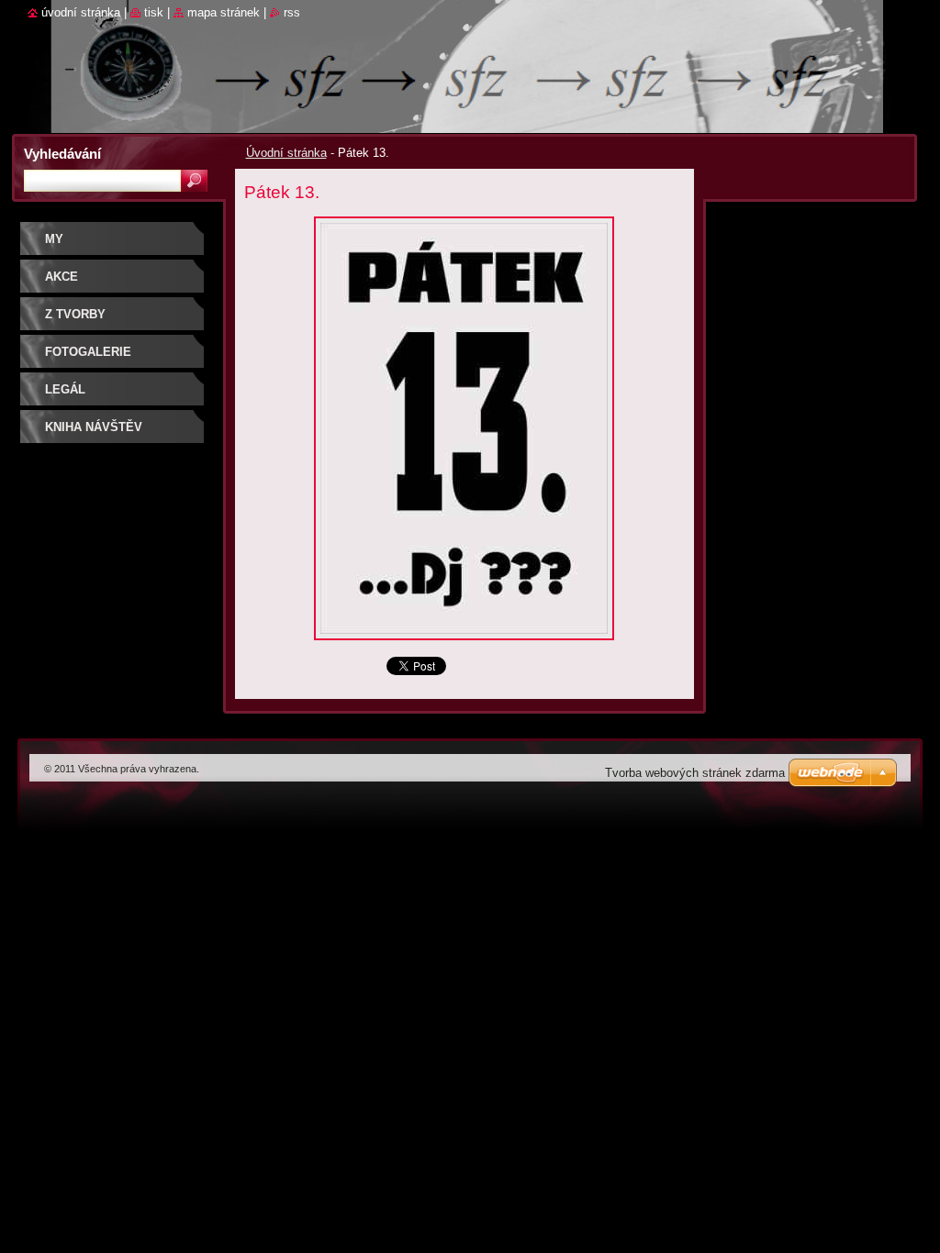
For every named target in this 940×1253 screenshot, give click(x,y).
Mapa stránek (223, 12)
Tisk (153, 12)
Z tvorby (75, 314)
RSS (292, 12)
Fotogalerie (88, 352)
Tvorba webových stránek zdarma (695, 773)
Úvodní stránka (286, 153)
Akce (61, 276)
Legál (65, 389)
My (54, 239)
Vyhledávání (62, 153)
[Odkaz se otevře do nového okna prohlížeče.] (464, 645)
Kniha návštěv (93, 427)
